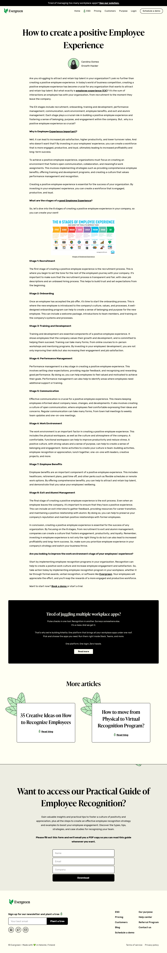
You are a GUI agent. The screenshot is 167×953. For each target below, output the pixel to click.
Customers (121, 922)
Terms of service (134, 945)
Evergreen (105, 574)
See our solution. (109, 3)
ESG (117, 912)
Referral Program (149, 922)
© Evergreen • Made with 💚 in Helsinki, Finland (31, 945)
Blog (117, 927)
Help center (145, 917)
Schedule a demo (124, 932)
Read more (83, 651)
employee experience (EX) (91, 90)
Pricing (119, 917)
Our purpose (146, 912)
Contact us (145, 927)
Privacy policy (152, 945)
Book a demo (59, 586)
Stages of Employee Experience (83, 257)
